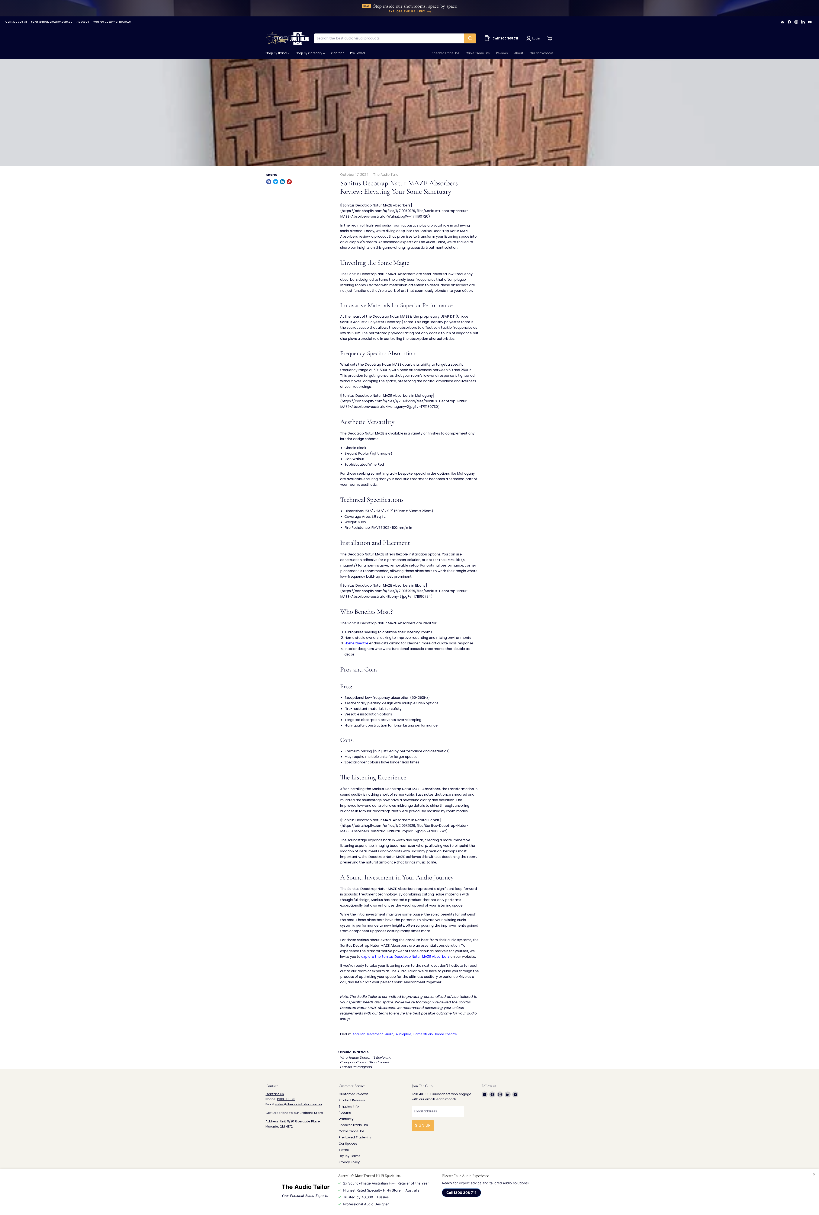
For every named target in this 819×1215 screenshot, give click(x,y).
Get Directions (277, 1112)
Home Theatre (446, 1034)
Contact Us (275, 1094)
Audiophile (403, 1034)
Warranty (346, 1118)
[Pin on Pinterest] (289, 181)
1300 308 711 (286, 1099)
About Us (83, 21)
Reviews (502, 53)
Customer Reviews (354, 1094)
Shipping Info (349, 1106)
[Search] (470, 38)
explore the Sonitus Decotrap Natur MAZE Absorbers (405, 956)
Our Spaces (348, 1143)
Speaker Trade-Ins (445, 53)
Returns (345, 1112)
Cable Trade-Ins (478, 53)
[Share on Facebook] (268, 181)
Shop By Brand (277, 53)
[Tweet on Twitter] (275, 181)
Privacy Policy (349, 1162)
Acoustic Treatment (368, 1034)
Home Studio (423, 1034)
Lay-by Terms (349, 1156)
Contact (337, 53)
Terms (344, 1149)
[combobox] (389, 38)
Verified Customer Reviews (112, 21)
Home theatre (356, 643)
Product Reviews (352, 1100)
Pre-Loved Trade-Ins (355, 1137)
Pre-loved (357, 53)
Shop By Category (309, 53)
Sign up (423, 1125)
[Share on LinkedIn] (282, 181)
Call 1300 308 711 (16, 21)
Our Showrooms (541, 53)
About (518, 53)
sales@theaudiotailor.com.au (51, 21)
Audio (389, 1034)
